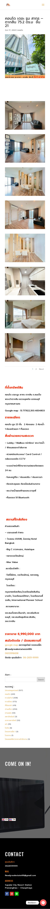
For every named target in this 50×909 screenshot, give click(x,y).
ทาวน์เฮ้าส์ (9, 698)
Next (41, 369)
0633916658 (11, 653)
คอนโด (20, 30)
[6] (25, 262)
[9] (25, 361)
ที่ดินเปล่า (8, 705)
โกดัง (7, 728)
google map (11, 645)
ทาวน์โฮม (8, 701)
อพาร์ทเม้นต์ (9, 716)
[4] (25, 196)
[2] (25, 129)
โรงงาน (8, 735)
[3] (25, 162)
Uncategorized (11, 690)
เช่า (6, 724)
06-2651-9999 (30, 657)
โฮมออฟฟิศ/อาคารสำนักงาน (16, 739)
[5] (25, 229)
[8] (25, 328)
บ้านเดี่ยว (8, 709)
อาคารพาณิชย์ (10, 720)
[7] (25, 295)
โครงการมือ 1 (10, 731)
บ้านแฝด (8, 713)
